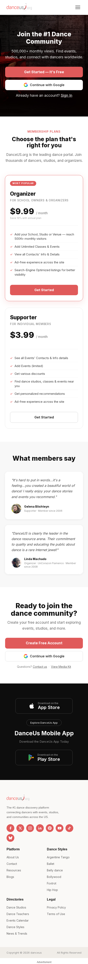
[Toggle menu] (77, 7)
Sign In (66, 95)
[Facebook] (10, 828)
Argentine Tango (58, 857)
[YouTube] (59, 828)
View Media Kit (61, 666)
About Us (13, 857)
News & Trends (17, 933)
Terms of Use (56, 914)
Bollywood (54, 877)
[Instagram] (30, 828)
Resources (14, 870)
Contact (12, 863)
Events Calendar (18, 920)
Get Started (44, 290)
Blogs (10, 877)
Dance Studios (16, 907)
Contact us (40, 666)
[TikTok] (69, 828)
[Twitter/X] (20, 828)
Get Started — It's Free (44, 72)
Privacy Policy (56, 907)
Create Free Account (44, 643)
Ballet (50, 863)
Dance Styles (15, 927)
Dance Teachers (18, 914)
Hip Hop (52, 890)
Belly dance (55, 870)
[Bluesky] (10, 838)
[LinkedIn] (40, 828)
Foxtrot (51, 883)
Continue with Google (47, 85)
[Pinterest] (50, 828)
